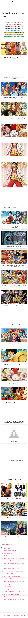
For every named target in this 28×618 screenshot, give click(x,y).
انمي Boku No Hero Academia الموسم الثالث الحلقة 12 (13, 599)
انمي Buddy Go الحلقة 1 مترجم (8, 589)
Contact (9, 615)
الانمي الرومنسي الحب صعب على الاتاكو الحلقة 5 (14, 36)
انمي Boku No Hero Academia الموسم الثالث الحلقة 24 (13, 581)
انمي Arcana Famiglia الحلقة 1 (8, 584)
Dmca (4, 615)
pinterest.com (9, 544)
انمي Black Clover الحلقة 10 (7, 566)
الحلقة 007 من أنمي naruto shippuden (14, 30)
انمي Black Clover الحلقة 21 (7, 596)
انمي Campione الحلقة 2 (7, 578)
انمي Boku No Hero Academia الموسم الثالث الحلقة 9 (13, 571)
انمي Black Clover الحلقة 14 (7, 555)
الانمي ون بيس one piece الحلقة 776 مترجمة (14, 28)
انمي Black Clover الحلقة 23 (7, 553)
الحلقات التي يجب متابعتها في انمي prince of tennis (14, 32)
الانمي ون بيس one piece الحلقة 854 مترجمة (14, 22)
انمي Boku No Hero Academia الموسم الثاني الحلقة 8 (13, 591)
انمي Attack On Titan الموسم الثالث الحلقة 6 (11, 576)
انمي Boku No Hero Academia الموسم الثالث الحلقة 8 (13, 558)
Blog (13, 1)
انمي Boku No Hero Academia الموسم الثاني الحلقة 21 (13, 563)
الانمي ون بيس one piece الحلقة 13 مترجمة (14, 34)
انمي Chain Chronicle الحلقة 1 (8, 586)
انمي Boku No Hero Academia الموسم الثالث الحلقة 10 (13, 560)
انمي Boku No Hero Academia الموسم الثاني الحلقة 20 (13, 568)
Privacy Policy (16, 615)
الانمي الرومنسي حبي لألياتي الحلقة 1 (14, 24)
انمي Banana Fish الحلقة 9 (7, 573)
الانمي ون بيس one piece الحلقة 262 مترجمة (14, 26)
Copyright (23, 615)
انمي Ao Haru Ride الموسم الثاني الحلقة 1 (10, 594)
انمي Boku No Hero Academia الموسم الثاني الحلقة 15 (13, 550)
